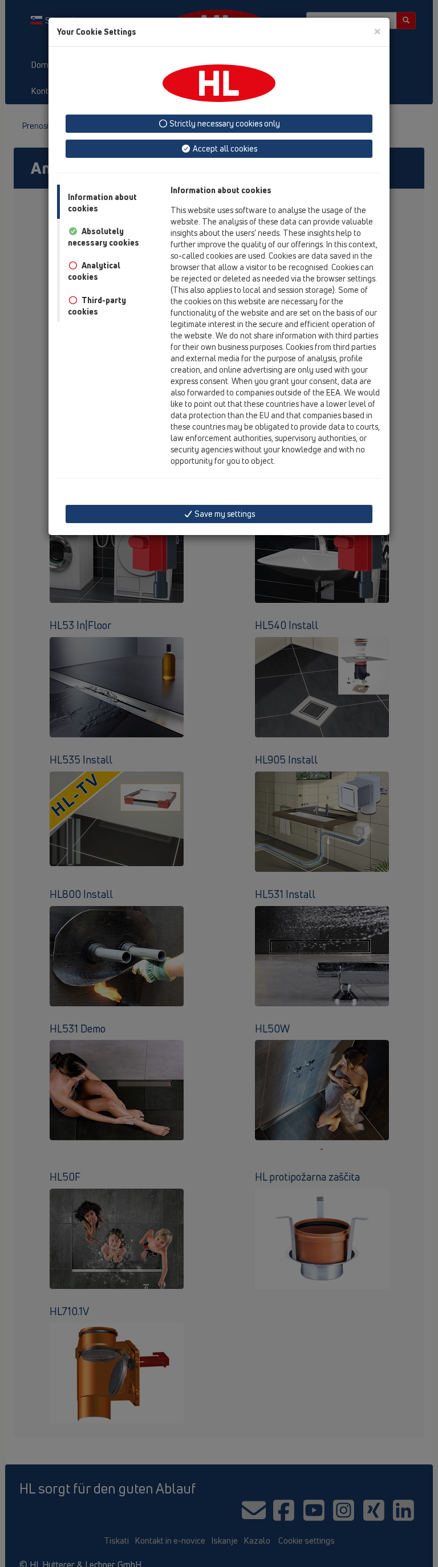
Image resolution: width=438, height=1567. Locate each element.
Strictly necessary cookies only (224, 123)
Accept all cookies (224, 148)
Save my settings (224, 513)
